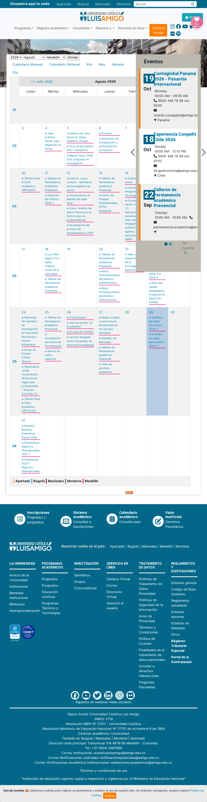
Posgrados (50, 585)
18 (46, 249)
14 (126, 173)
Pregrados (50, 579)
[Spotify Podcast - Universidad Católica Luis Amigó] (178, 34)
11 (46, 173)
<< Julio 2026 (42, 81)
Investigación (86, 563)
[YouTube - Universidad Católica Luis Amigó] (185, 26)
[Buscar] (193, 4)
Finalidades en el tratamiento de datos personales (152, 655)
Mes (102, 64)
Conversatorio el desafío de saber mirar (78, 199)
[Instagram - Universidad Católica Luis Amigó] (172, 26)
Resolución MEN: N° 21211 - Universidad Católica (103, 724)
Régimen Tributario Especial (179, 646)
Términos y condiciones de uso (103, 771)
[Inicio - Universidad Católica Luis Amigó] (102, 16)
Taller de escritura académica (105, 368)
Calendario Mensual (28, 64)
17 (23, 249)
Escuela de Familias (81, 331)
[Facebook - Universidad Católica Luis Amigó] (178, 26)
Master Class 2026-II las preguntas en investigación (80, 159)
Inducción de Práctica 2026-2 (52, 199)
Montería (123, 4)
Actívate (106, 133)
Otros (175, 634)
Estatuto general (183, 583)
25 (47, 312)
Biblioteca (17, 604)
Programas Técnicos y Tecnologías (51, 608)
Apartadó (64, 4)
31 (14, 110)
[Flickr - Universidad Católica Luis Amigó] (172, 34)
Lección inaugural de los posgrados (134, 191)
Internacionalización (25, 611)
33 (14, 206)
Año (89, 64)
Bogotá (83, 4)
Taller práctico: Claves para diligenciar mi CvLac (53, 141)
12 (68, 173)
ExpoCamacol (77, 317)
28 (127, 312)
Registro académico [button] (52, 28)
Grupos (79, 582)
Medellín (166, 546)
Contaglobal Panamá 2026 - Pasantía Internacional (175, 79)
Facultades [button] (81, 28)
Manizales (102, 4)
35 (14, 361)
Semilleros (82, 575)
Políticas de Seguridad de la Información (151, 605)
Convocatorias (85, 588)
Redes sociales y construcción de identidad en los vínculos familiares (109, 325)
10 (23, 173)
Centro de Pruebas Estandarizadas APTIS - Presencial (108, 203)
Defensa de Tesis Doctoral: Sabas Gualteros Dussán (78, 137)
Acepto (109, 795)
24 (24, 312)
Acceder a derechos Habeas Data (149, 671)
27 (101, 312)
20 (101, 249)
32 (14, 146)
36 (14, 446)
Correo (112, 585)
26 (69, 312)
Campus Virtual (158, 30)
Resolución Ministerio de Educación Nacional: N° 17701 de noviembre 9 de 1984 (103, 729)
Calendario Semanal (64, 64)
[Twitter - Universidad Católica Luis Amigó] (191, 26)
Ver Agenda (188, 245)
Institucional (19, 586)
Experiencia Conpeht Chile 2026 (175, 137)
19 (68, 249)
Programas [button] (22, 28)
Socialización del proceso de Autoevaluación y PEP (80, 229)
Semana (118, 64)
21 (126, 249)
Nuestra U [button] (104, 28)
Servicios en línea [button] (131, 28)
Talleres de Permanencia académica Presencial (167, 197)
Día (15, 72)
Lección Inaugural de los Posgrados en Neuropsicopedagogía (80, 341)
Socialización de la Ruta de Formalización (53, 342)
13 (100, 173)
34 (14, 276)
